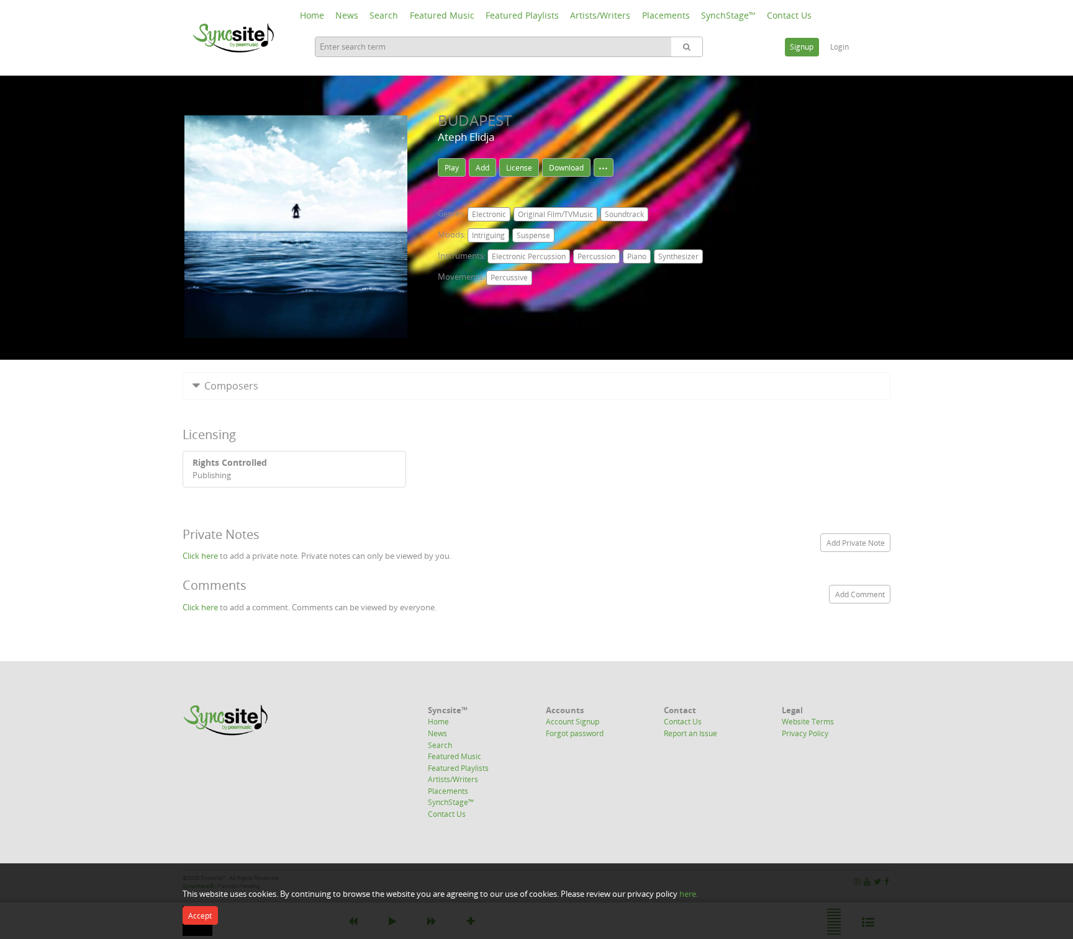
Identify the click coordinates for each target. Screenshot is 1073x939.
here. (688, 893)
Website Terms (808, 721)
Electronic (489, 214)
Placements (666, 15)
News (346, 15)
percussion (596, 256)
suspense (533, 235)
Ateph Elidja (466, 137)
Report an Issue (690, 733)
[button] (536, 386)
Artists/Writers (600, 15)
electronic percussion (529, 256)
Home (312, 15)
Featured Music (442, 15)
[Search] (686, 46)
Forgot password (575, 733)
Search (383, 15)
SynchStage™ (728, 15)
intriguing (488, 235)
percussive (509, 277)
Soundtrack (624, 214)
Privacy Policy (805, 733)
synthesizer (678, 256)
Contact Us (789, 15)
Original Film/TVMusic (555, 214)
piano (636, 256)
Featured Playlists (522, 15)
